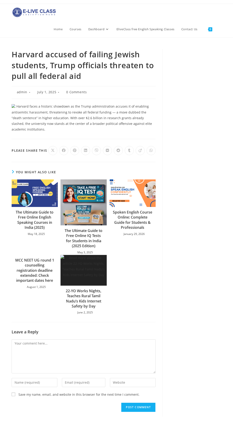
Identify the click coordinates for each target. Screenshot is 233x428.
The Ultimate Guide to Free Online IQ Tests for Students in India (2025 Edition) (83, 238)
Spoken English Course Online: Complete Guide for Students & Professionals (132, 220)
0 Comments (76, 92)
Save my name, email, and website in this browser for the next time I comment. (78, 394)
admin (22, 92)
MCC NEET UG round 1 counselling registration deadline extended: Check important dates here (34, 270)
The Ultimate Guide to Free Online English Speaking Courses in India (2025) (34, 220)
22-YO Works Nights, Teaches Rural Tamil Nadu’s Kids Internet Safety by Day (83, 298)
